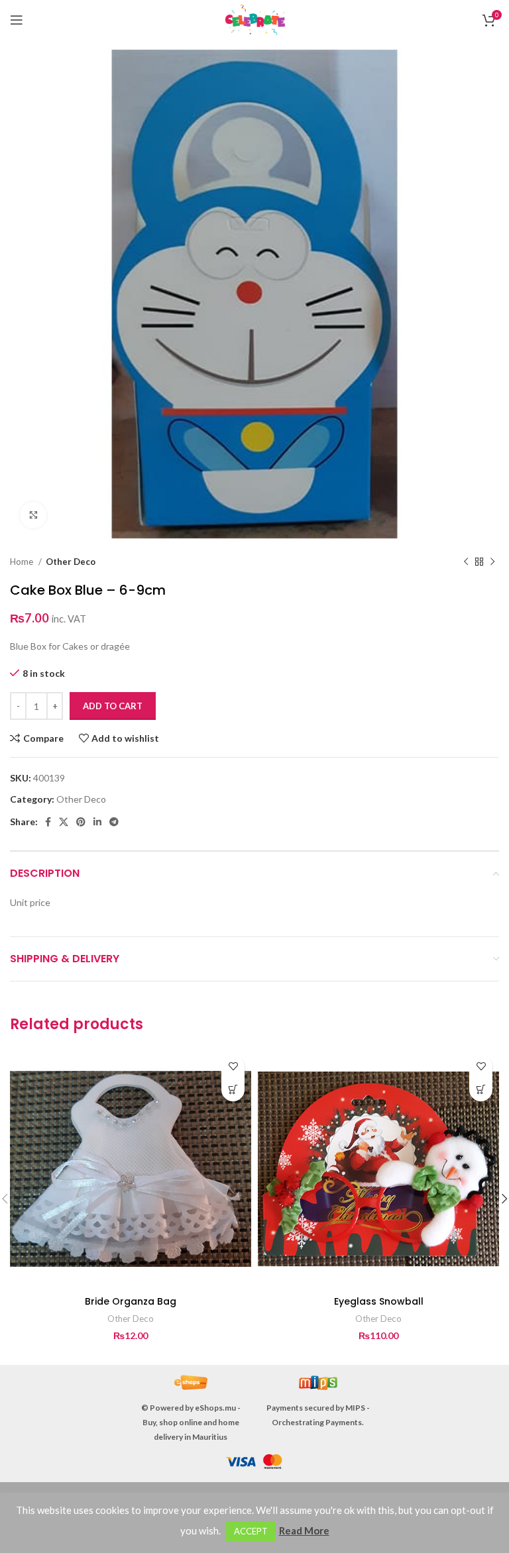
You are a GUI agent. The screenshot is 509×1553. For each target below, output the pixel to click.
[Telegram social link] (114, 821)
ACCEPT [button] (251, 1531)
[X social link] (63, 821)
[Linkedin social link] (97, 821)
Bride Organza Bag (130, 1301)
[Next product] (492, 562)
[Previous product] (466, 562)
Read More (304, 1530)
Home (22, 561)
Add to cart (112, 706)
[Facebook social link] (48, 821)
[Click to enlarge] (33, 515)
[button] (233, 1089)
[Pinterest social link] (80, 821)
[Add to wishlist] (233, 1066)
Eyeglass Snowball (379, 1301)
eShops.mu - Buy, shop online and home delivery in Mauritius (191, 1422)
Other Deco (70, 561)
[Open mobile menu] (16, 20)
